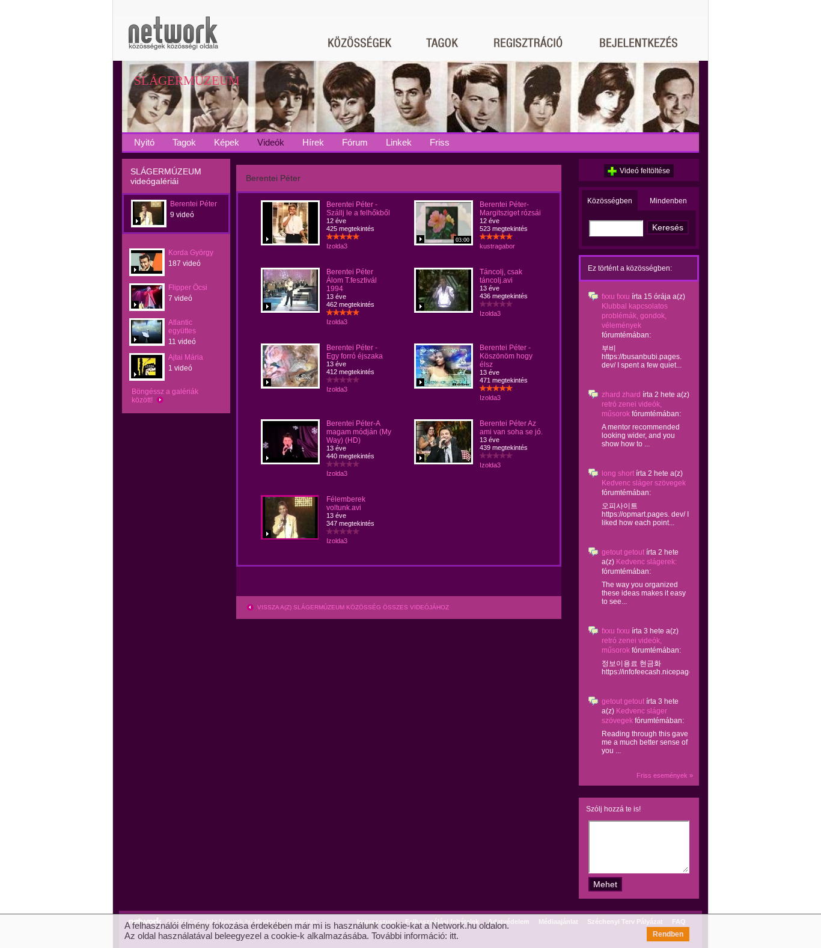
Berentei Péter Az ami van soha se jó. (511, 427)
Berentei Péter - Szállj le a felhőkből (358, 208)
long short (618, 473)
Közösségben (609, 201)
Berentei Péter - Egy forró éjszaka (354, 351)
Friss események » (664, 775)
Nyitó (144, 142)
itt (453, 936)
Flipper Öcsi (187, 287)
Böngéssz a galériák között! (165, 395)
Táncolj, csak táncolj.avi (501, 276)
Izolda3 (336, 246)
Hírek (313, 142)
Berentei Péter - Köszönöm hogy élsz (506, 356)
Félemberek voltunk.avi (345, 503)
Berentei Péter (193, 204)
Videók (270, 142)
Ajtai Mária (185, 357)
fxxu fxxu (616, 296)
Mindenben (668, 201)
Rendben (668, 934)
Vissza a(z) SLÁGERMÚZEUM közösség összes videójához (352, 607)
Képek (226, 142)
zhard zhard (621, 394)
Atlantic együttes (182, 326)
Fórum (355, 142)
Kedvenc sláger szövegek (644, 483)
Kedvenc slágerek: (646, 562)
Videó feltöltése (645, 171)
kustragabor (497, 246)
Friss (440, 142)
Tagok (184, 142)
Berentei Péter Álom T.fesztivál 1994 (351, 280)
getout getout (623, 552)
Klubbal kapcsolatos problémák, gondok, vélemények (635, 316)
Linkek (399, 142)
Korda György (190, 252)
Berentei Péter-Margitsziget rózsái (510, 208)
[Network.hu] (173, 38)
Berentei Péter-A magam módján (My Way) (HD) (358, 432)
